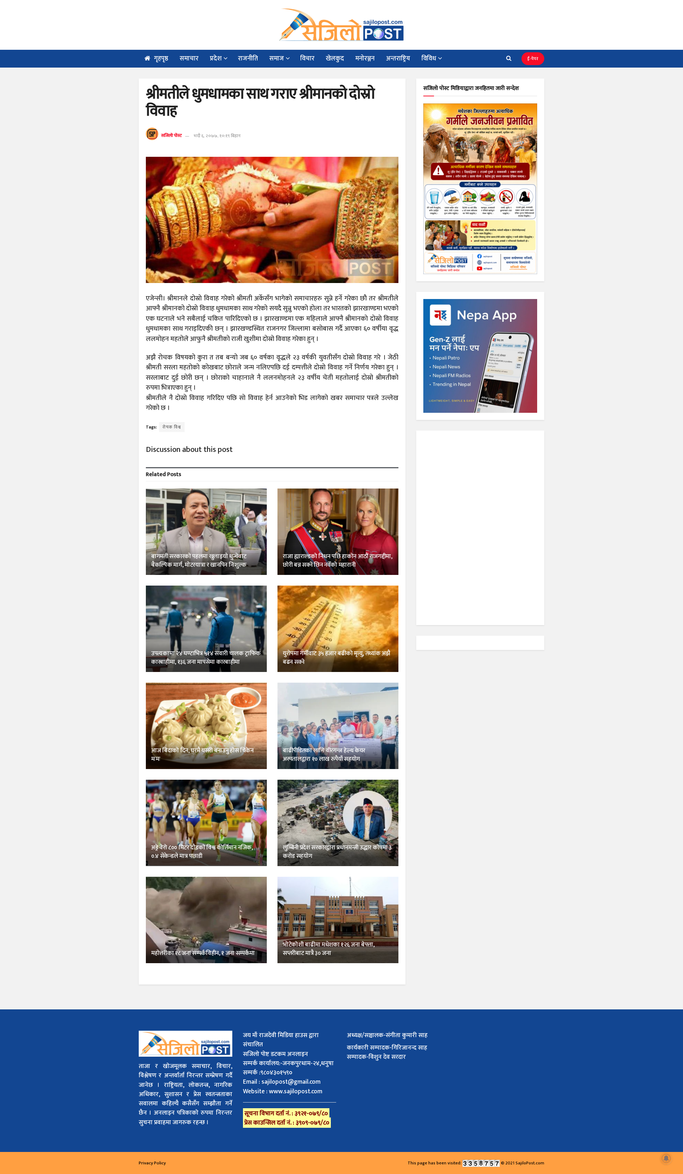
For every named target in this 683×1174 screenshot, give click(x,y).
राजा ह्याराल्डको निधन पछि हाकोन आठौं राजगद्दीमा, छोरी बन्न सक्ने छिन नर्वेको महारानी (337, 560)
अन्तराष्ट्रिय (398, 58)
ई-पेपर (533, 58)
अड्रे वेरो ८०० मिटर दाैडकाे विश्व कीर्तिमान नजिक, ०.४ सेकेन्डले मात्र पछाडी (202, 852)
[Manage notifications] (666, 1158)
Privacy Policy (152, 1163)
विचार (307, 58)
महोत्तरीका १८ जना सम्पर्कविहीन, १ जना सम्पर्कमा (203, 953)
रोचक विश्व (172, 427)
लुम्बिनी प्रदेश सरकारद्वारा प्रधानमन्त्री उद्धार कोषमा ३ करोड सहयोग (337, 852)
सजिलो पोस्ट (171, 136)
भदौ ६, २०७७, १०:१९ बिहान (217, 136)
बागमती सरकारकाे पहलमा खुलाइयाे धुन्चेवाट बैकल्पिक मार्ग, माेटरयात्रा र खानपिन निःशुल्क (199, 560)
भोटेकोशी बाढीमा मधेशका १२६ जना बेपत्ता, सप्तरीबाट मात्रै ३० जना (329, 949)
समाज (276, 58)
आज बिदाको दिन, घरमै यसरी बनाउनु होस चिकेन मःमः (202, 755)
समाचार (189, 58)
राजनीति (248, 58)
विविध (429, 58)
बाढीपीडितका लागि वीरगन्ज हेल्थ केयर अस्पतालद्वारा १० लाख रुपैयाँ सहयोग (324, 755)
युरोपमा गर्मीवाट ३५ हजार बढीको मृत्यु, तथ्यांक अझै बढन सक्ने (336, 658)
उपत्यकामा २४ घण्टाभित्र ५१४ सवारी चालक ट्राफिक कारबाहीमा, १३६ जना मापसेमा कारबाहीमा (206, 658)
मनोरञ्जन (365, 58)
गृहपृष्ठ (161, 58)
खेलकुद (335, 58)
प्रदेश (216, 58)
